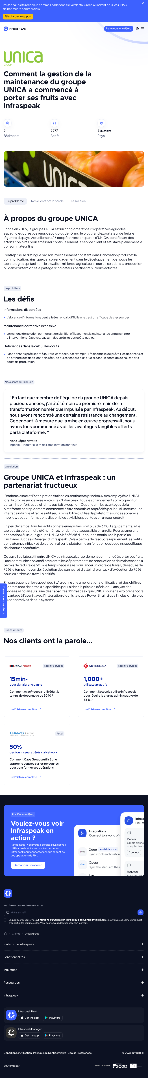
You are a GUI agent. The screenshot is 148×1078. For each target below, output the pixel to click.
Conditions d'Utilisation (18, 1053)
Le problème (15, 201)
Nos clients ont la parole (47, 201)
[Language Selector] (137, 28)
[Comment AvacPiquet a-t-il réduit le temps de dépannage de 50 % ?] (37, 687)
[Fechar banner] (143, 3)
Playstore (54, 1017)
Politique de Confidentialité (84, 919)
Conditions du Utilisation (50, 919)
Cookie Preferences (80, 1053)
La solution (78, 201)
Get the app (32, 1017)
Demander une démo (118, 28)
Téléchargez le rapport (18, 16)
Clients (16, 933)
